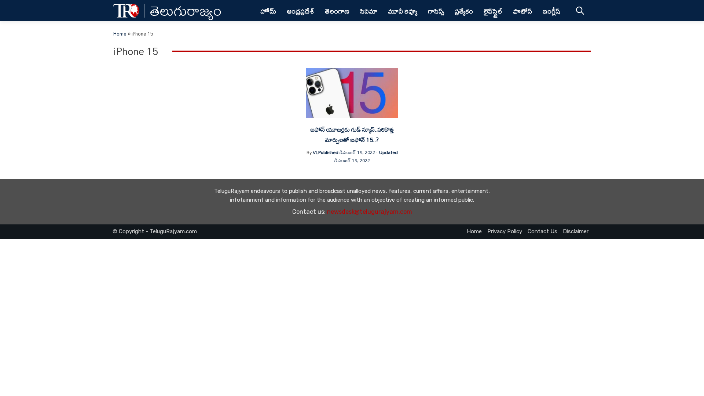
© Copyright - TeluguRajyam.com (155, 231)
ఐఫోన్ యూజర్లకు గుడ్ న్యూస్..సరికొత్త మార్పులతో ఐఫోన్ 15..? (352, 135)
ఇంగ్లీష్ (552, 11)
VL (315, 152)
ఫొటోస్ (522, 11)
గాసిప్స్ (436, 11)
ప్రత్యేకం (464, 11)
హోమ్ (268, 11)
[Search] (579, 10)
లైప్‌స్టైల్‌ (493, 11)
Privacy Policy (504, 231)
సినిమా (368, 11)
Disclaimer (575, 231)
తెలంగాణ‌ (337, 11)
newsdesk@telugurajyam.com (369, 211)
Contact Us (542, 231)
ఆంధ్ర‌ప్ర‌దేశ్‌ (300, 11)
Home (119, 34)
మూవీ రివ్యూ (402, 11)
